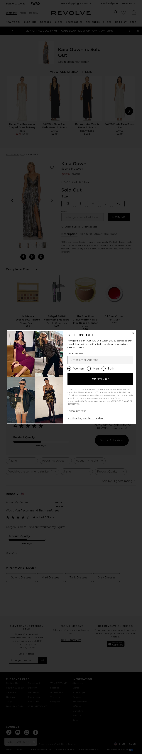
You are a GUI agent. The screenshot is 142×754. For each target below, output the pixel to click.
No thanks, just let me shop (85, 418)
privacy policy (74, 401)
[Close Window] (133, 333)
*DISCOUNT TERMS (76, 411)
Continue (100, 379)
